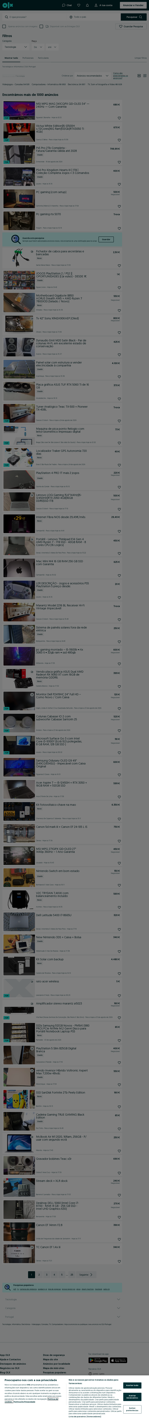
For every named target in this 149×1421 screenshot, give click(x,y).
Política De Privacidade (24, 1402)
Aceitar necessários (132, 1396)
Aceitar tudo (132, 1385)
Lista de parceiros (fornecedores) (85, 1416)
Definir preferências (132, 1409)
